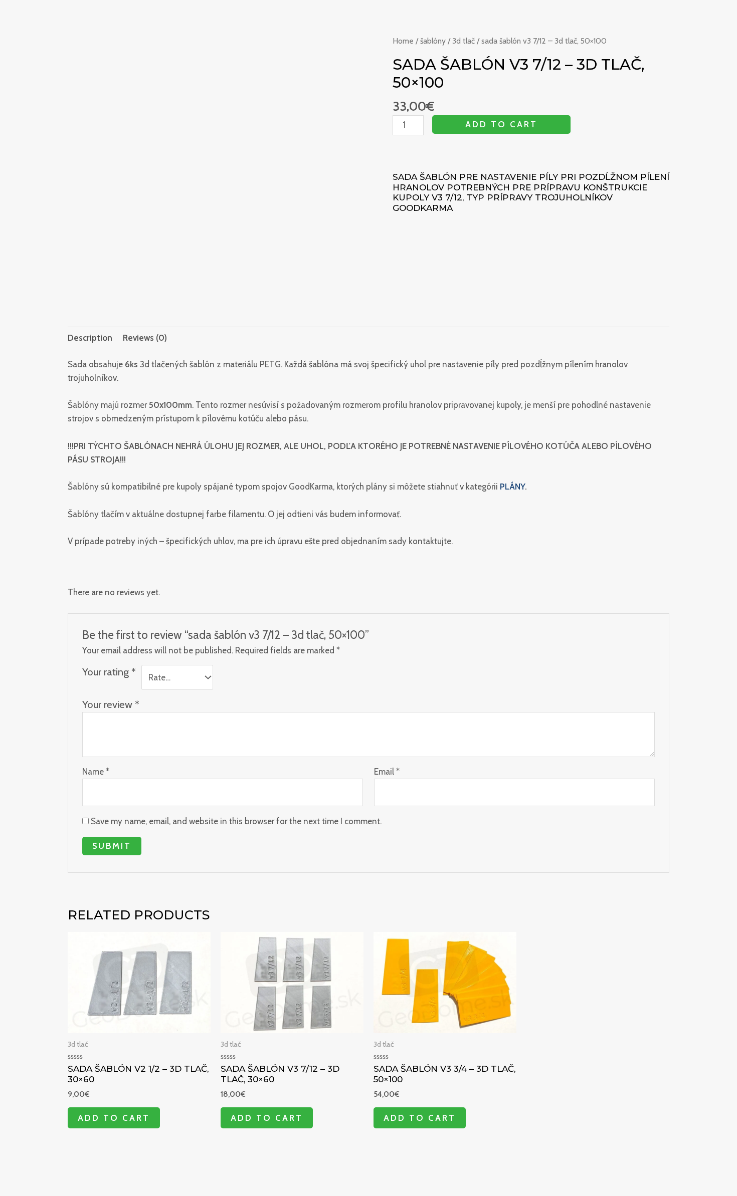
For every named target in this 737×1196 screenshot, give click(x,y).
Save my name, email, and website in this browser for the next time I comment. (236, 821)
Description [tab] (90, 338)
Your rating (109, 671)
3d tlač (463, 41)
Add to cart (501, 124)
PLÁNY (512, 487)
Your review (110, 704)
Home (403, 41)
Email (387, 772)
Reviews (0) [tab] (145, 338)
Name (95, 772)
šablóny (433, 41)
